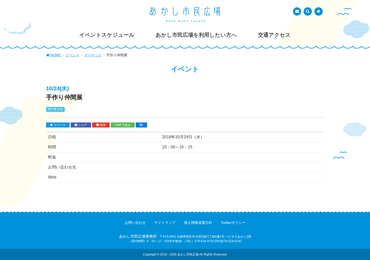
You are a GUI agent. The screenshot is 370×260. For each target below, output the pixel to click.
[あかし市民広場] (185, 14)
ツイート (59, 124)
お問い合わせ (135, 223)
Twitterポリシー (233, 223)
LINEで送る (123, 124)
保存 (102, 124)
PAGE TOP (357, 247)
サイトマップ (164, 223)
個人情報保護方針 (198, 223)
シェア (82, 124)
